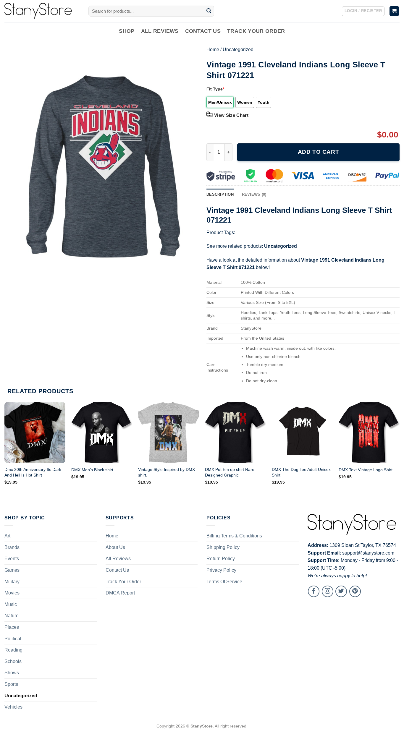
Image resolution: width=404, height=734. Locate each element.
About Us (115, 547)
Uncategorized (238, 49)
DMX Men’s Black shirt (92, 469)
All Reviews (160, 31)
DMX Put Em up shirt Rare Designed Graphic (229, 472)
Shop (126, 31)
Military (12, 581)
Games (12, 570)
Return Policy (220, 558)
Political (12, 638)
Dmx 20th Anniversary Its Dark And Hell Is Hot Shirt (32, 472)
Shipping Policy (223, 547)
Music (10, 604)
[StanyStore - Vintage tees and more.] (42, 11)
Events (11, 558)
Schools (13, 661)
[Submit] (209, 11)
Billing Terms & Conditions (234, 535)
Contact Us (203, 31)
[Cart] (394, 11)
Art (7, 535)
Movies (12, 592)
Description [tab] (220, 194)
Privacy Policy (221, 570)
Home (212, 49)
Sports (11, 684)
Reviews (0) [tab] (254, 194)
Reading (13, 649)
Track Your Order (256, 31)
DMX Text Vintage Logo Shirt (365, 469)
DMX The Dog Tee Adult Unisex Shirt (301, 472)
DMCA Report (120, 592)
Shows (11, 672)
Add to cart (318, 152)
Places (11, 627)
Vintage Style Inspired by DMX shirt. (166, 472)
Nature (11, 615)
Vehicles (13, 706)
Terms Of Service (224, 581)
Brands (12, 547)
